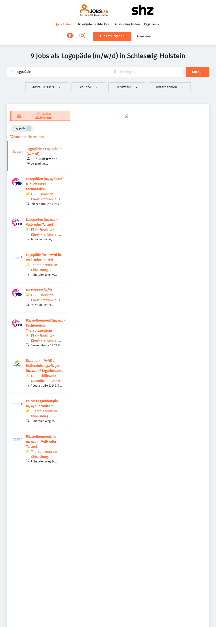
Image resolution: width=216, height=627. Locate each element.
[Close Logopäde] (28, 128)
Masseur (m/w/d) (39, 290)
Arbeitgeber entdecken (93, 24)
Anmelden (144, 36)
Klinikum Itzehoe (44, 159)
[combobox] (58, 72)
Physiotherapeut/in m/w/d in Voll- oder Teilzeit (41, 441)
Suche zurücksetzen (29, 137)
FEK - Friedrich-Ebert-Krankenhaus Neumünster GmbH (45, 199)
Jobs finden (64, 24)
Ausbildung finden (127, 24)
